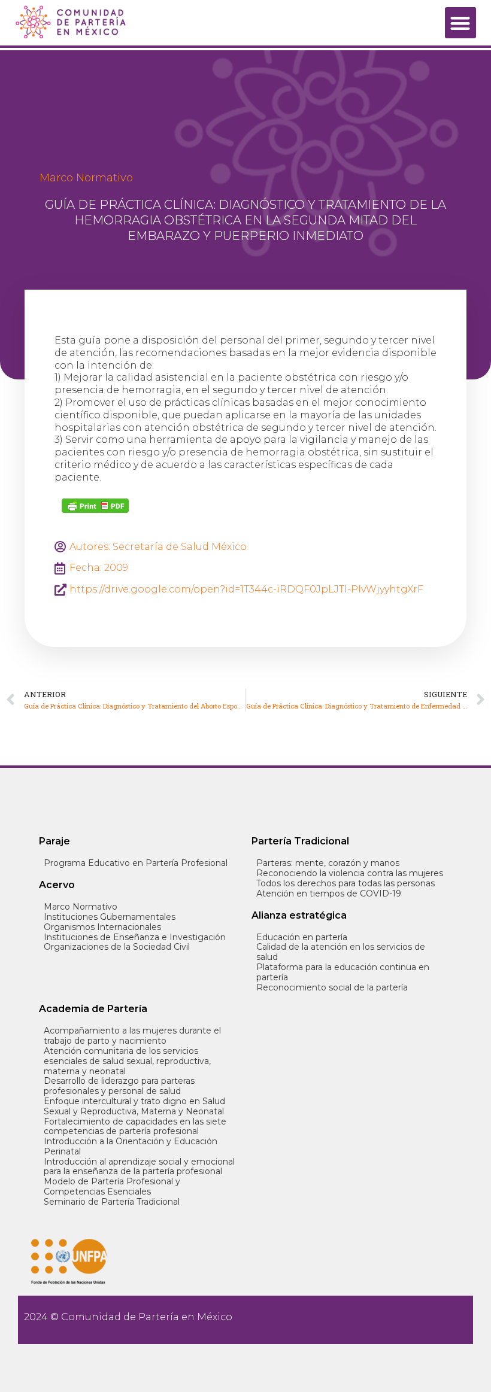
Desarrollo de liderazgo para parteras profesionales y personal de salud (119, 1086)
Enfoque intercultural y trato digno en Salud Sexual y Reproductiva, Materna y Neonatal (134, 1106)
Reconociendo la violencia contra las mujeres (349, 873)
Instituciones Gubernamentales (109, 917)
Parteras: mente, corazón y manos (327, 863)
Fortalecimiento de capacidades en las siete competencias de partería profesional (135, 1127)
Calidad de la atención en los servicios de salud (340, 952)
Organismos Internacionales (102, 927)
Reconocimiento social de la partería (332, 988)
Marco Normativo (86, 177)
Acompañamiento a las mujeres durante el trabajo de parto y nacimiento (132, 1036)
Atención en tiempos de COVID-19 (328, 894)
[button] (461, 23)
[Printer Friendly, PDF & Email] (95, 506)
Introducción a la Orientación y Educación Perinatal (130, 1146)
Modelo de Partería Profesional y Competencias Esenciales (112, 1187)
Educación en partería (301, 937)
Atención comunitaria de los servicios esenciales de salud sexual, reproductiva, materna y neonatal (127, 1061)
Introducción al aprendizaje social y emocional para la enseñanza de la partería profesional (139, 1167)
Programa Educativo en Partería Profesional (136, 863)
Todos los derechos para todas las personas (345, 884)
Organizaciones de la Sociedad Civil (117, 947)
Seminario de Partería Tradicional (112, 1202)
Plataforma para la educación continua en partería (342, 972)
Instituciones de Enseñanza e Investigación (135, 937)
